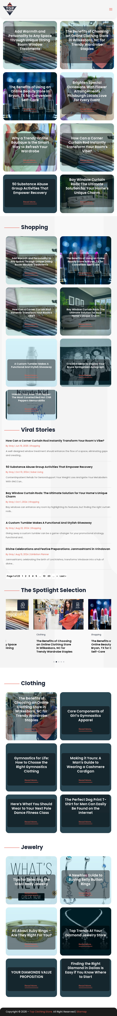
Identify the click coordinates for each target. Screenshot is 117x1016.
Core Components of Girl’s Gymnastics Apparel (85, 715)
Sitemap (82, 1011)
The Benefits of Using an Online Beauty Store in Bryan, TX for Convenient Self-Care (30, 94)
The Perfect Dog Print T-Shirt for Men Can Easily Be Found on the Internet (85, 806)
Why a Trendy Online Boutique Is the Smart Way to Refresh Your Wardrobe (30, 145)
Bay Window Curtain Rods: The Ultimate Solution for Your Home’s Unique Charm (87, 186)
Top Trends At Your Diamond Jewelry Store (85, 933)
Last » (63, 576)
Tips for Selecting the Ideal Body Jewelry (31, 881)
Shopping (35, 445)
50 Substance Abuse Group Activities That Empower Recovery (30, 188)
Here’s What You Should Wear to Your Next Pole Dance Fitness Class (31, 808)
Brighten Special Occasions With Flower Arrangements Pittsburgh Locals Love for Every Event (87, 91)
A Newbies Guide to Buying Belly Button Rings (86, 879)
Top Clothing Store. (41, 1011)
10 (44, 576)
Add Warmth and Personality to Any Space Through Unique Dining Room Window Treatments (30, 40)
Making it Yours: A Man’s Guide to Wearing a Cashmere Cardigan (86, 765)
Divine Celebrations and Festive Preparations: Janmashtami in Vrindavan (58, 549)
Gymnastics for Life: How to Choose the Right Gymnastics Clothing (31, 765)
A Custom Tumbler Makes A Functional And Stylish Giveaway (31, 365)
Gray (11, 445)
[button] (54, 661)
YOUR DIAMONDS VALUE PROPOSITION (31, 974)
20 (49, 576)
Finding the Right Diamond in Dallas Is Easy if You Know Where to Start (85, 970)
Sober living (37, 472)
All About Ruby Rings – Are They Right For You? (31, 933)
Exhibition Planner (39, 554)
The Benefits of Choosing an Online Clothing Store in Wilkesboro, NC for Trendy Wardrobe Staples (87, 40)
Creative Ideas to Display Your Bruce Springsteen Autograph (86, 365)
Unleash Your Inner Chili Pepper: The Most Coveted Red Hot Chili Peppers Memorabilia (31, 397)
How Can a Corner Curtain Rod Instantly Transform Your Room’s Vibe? (87, 145)
